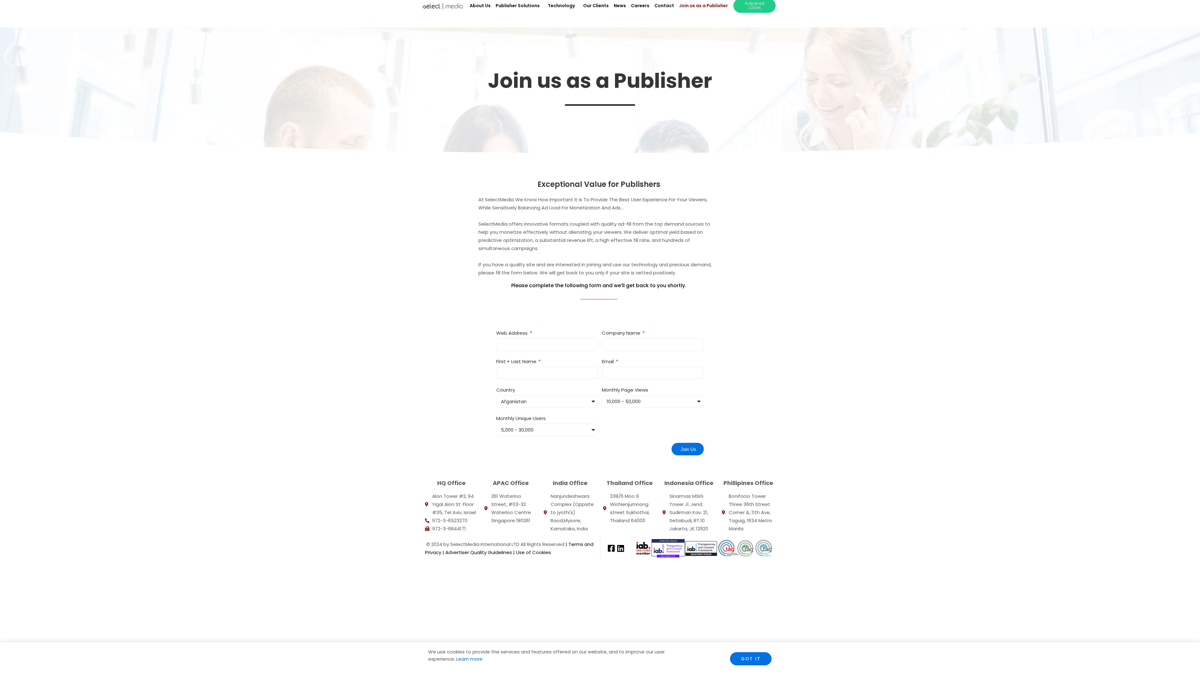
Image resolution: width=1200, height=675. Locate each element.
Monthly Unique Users (521, 418)
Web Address (512, 333)
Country (505, 390)
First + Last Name (517, 361)
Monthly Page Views (625, 390)
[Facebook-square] (611, 548)
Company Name (622, 333)
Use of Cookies (533, 552)
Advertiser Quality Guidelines (478, 552)
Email (608, 361)
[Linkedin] (620, 548)
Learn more (468, 659)
